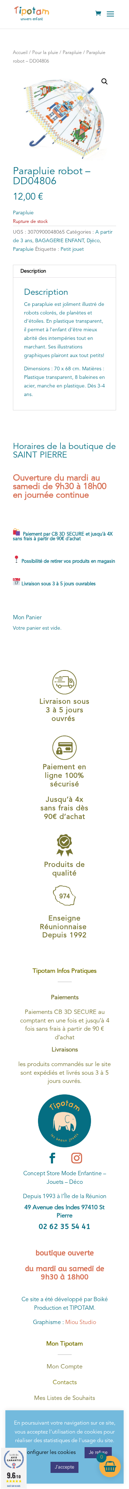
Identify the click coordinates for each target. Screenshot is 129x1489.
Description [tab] (33, 271)
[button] (104, 81)
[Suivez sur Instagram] (76, 1158)
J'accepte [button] (64, 1467)
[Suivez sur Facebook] (52, 1158)
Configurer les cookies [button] (49, 1452)
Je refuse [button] (98, 1452)
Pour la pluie (45, 52)
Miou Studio (80, 1323)
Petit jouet (72, 249)
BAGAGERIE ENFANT (59, 240)
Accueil (20, 52)
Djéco (93, 240)
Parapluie (72, 52)
